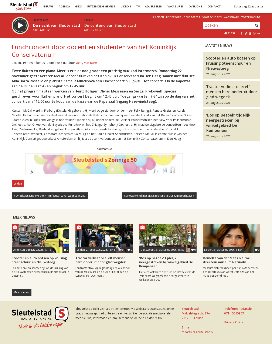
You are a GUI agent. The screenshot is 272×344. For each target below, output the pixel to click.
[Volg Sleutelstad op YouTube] (249, 33)
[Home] (24, 5)
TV (138, 6)
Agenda (64, 6)
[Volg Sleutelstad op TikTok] (245, 33)
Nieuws (48, 6)
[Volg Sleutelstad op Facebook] (241, 33)
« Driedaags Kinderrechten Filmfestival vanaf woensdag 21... (50, 196)
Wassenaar (231, 17)
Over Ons (195, 6)
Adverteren (153, 6)
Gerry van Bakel (87, 63)
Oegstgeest (192, 17)
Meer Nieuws (21, 292)
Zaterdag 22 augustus (249, 6)
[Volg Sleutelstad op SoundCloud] (258, 33)
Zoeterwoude (251, 17)
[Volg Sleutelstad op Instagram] (254, 33)
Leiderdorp (173, 17)
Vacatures (175, 6)
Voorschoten (212, 17)
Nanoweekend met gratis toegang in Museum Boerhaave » (159, 196)
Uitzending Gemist (101, 6)
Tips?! (232, 33)
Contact (214, 6)
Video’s (126, 6)
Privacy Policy (233, 322)
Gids (78, 6)
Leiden (159, 17)
